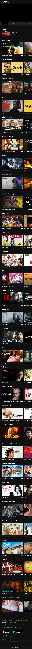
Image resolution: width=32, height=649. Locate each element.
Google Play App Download (18, 632)
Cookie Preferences (16, 647)
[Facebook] (7, 636)
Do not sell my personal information (12, 627)
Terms (10, 622)
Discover (11, 620)
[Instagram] (3, 636)
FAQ (24, 625)
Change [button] (9, 639)
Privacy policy (17, 622)
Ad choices (19, 625)
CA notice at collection (8, 625)
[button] (16, 33)
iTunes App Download (6, 632)
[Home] (6, 2)
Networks (4, 622)
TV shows (25, 620)
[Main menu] (29, 2)
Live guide (4, 620)
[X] (10, 636)
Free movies (18, 620)
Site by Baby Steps (26, 643)
